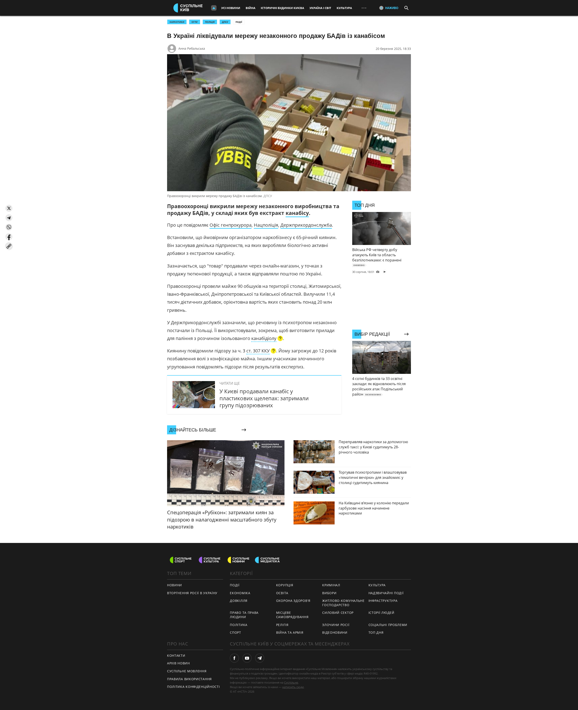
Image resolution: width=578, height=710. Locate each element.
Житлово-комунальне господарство (343, 602)
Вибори (329, 593)
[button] (9, 208)
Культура (344, 8)
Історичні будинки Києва (282, 8)
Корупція (284, 585)
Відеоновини (334, 632)
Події (238, 21)
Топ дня (376, 632)
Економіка (240, 593)
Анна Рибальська (191, 48)
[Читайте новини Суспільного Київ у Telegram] (259, 658)
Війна (250, 8)
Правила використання (189, 679)
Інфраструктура (383, 600)
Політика (238, 625)
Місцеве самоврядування (292, 614)
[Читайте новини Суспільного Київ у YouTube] (247, 658)
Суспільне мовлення (187, 671)
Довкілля (238, 600)
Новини (174, 585)
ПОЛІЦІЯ (210, 21)
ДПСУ (225, 21)
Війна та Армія (289, 632)
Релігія (282, 625)
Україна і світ (320, 8)
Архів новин (178, 663)
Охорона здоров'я (293, 600)
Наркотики (177, 21)
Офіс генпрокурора (231, 225)
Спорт (235, 632)
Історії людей (381, 612)
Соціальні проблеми (388, 625)
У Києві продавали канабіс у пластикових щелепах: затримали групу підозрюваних (264, 398)
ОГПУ (194, 21)
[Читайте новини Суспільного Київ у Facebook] (234, 658)
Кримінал (331, 585)
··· (364, 8)
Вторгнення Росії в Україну (192, 593)
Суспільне (291, 682)
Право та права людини (244, 614)
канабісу (297, 212)
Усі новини (230, 8)
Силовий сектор (338, 612)
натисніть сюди (293, 687)
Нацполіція (266, 225)
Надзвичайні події (386, 593)
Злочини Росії (335, 625)
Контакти (176, 655)
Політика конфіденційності (193, 686)
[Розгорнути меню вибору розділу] (214, 8)
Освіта (282, 593)
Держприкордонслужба (306, 225)
